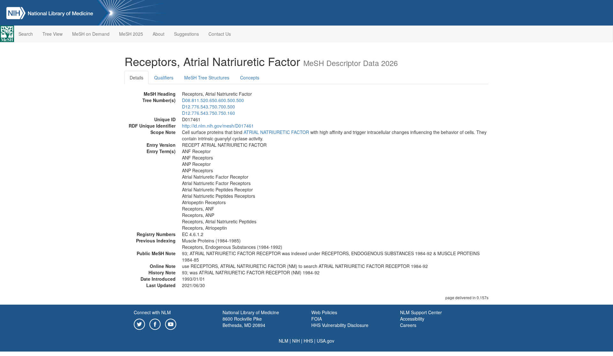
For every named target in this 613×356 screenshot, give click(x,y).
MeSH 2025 (131, 34)
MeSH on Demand (91, 34)
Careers (408, 325)
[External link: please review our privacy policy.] (139, 323)
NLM (283, 340)
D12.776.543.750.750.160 (208, 113)
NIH (296, 340)
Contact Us (219, 34)
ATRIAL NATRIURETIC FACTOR (276, 132)
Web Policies (324, 312)
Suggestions (186, 34)
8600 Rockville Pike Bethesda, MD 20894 (244, 321)
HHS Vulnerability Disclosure (339, 325)
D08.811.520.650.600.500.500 (213, 100)
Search (26, 34)
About (158, 34)
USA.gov (325, 340)
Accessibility (412, 318)
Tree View (52, 34)
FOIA (316, 318)
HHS (308, 340)
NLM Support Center (421, 312)
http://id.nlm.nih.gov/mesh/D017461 (218, 125)
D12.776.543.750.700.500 (208, 106)
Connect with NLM (152, 312)
